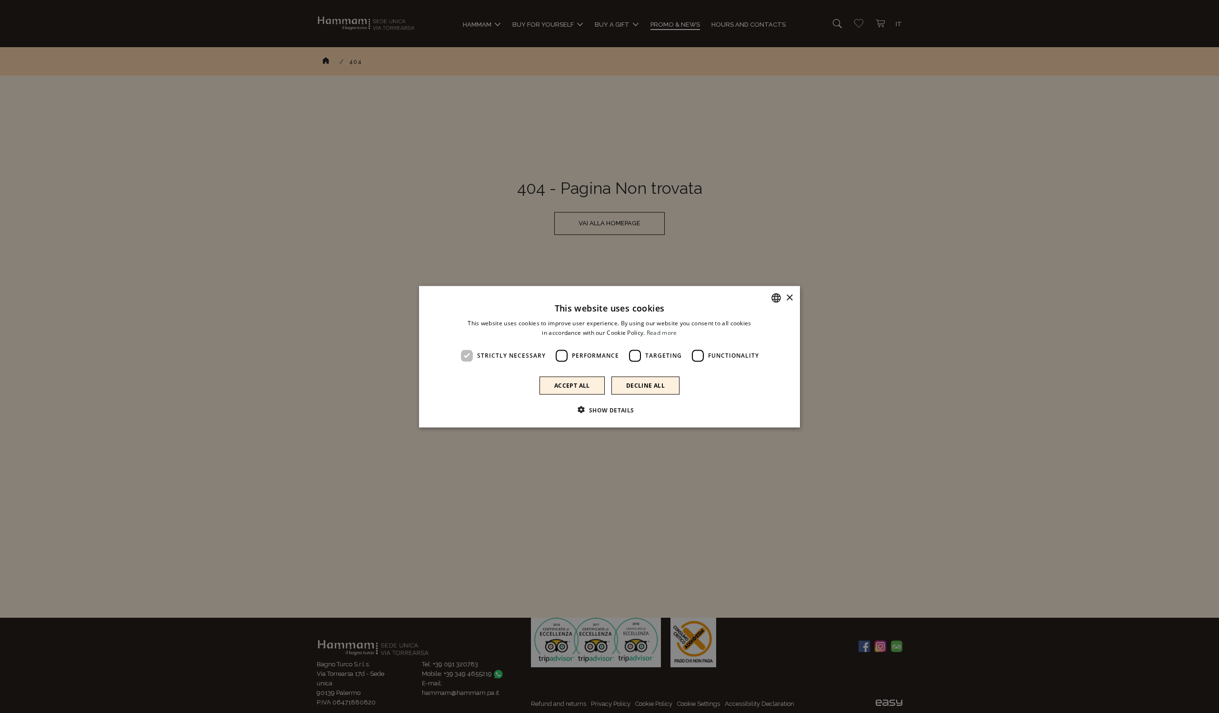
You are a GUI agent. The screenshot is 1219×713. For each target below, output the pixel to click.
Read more (662, 332)
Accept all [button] (572, 385)
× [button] (789, 297)
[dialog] (609, 356)
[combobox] (776, 297)
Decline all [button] (645, 385)
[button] (609, 409)
